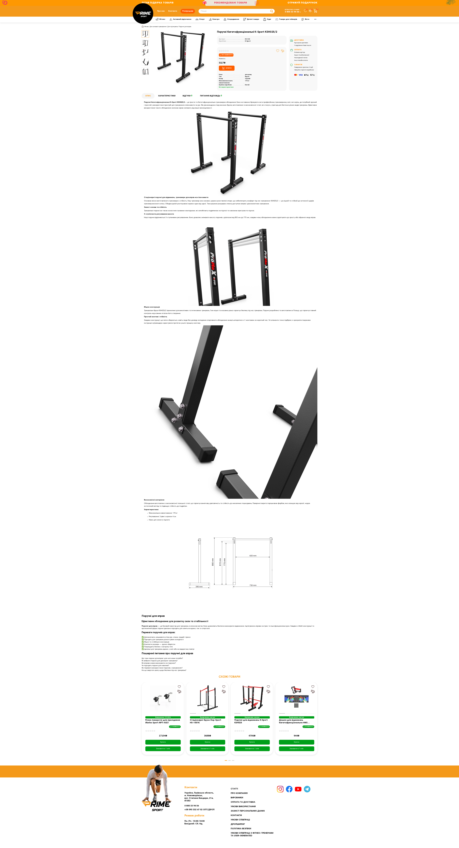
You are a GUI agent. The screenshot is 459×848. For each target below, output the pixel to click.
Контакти (172, 11)
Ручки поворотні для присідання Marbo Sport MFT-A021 (162, 721)
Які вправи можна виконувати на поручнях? (159, 663)
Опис (148, 96)
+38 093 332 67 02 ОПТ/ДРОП (199, 810)
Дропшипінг (238, 824)
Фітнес (162, 19)
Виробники (237, 798)
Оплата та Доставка (243, 802)
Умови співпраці (240, 820)
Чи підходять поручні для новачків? (155, 665)
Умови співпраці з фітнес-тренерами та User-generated (252, 834)
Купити (163, 742)
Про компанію (239, 793)
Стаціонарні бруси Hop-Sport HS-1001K (205, 721)
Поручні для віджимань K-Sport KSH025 (251, 721)
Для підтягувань (172, 26)
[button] (142, 720)
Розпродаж (187, 11)
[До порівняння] (282, 50)
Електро (216, 19)
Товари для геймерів (288, 19)
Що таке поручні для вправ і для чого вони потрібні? (162, 658)
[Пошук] (271, 11)
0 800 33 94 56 (292, 12)
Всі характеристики (226, 87)
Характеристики (166, 96)
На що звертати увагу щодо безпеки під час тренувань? (164, 670)
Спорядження (233, 19)
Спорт (202, 19)
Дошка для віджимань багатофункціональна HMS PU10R (293, 721)
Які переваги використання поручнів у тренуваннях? (162, 668)
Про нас (161, 11)
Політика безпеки (241, 829)
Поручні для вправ (185, 26)
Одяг (269, 19)
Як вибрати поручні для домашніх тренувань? (159, 661)
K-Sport (248, 41)
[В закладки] (277, 51)
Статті (234, 789)
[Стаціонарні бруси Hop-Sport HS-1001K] (207, 698)
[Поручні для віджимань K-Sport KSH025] (252, 698)
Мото (307, 19)
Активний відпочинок (182, 19)
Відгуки (187, 96)
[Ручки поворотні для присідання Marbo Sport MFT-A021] (163, 698)
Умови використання (243, 807)
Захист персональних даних (248, 811)
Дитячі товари (253, 19)
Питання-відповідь (211, 96)
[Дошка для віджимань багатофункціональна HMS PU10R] (296, 698)
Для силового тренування (158, 26)
